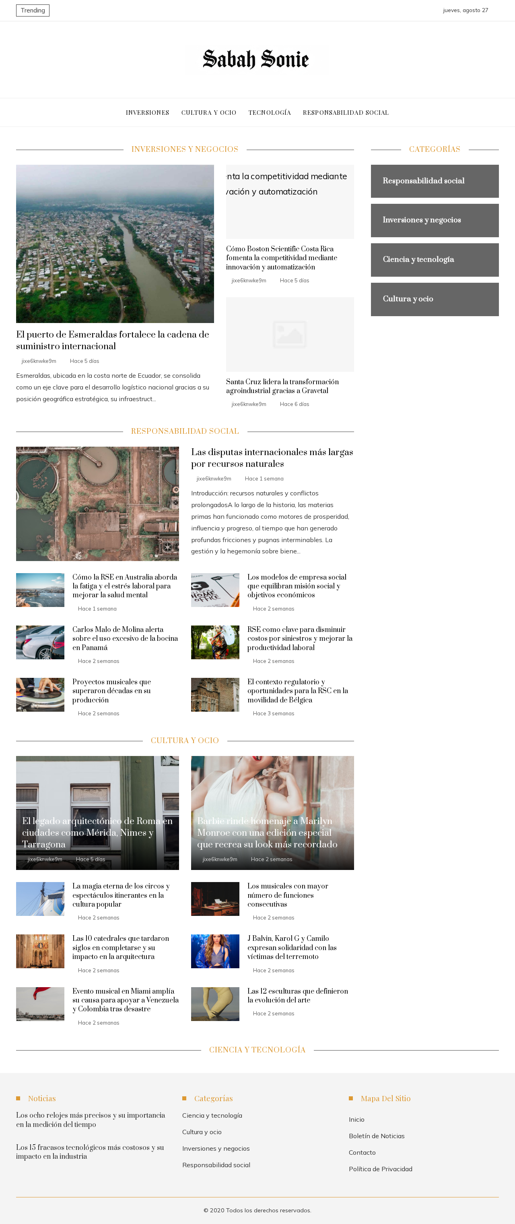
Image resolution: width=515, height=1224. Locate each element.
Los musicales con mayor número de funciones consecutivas (287, 895)
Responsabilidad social (216, 1165)
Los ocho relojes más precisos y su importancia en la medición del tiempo (90, 1120)
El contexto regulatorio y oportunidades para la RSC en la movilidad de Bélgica (297, 691)
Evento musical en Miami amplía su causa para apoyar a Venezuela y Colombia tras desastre (125, 1000)
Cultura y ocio (202, 1132)
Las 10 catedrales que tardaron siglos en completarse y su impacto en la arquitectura (120, 947)
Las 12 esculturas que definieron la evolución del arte (297, 996)
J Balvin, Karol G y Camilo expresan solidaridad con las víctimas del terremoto (292, 947)
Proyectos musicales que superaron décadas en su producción (111, 691)
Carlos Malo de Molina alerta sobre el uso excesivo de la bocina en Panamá (125, 638)
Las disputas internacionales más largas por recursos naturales (272, 458)
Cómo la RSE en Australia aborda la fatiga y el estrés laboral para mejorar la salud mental (124, 586)
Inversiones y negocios (216, 1148)
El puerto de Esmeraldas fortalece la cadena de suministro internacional (112, 340)
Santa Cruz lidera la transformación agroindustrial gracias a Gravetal (282, 387)
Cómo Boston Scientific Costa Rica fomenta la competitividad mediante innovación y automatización (281, 258)
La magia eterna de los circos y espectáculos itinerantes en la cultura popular (121, 895)
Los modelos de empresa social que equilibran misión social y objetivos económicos (296, 586)
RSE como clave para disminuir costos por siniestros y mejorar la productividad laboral (299, 638)
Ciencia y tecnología (212, 1115)
